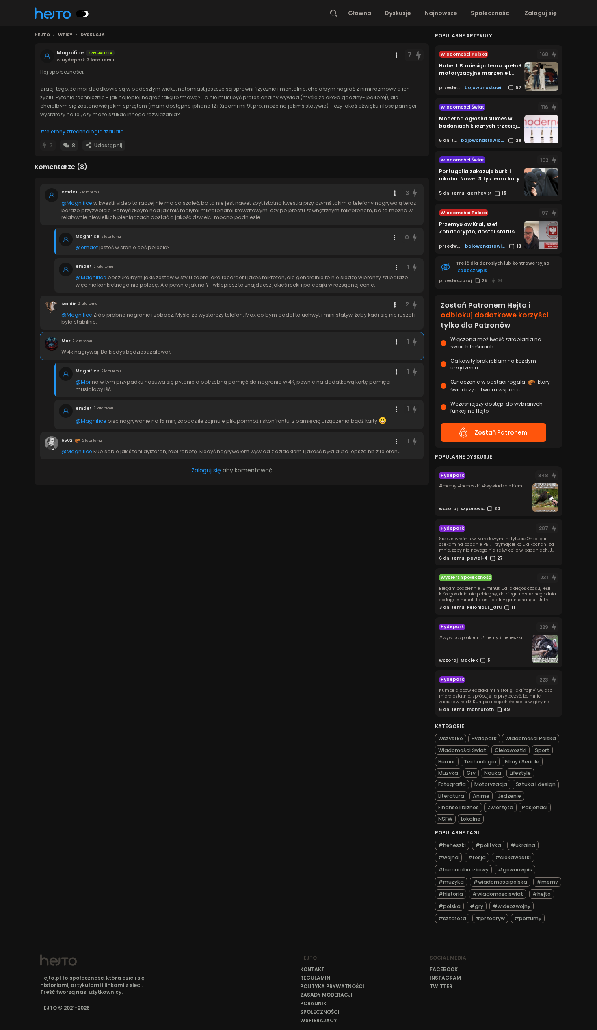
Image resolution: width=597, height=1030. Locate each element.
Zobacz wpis (472, 270)
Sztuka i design (536, 784)
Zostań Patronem (500, 432)
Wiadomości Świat (462, 750)
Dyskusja (92, 35)
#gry (476, 906)
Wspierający (318, 1020)
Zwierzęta (500, 807)
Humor (446, 761)
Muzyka (448, 772)
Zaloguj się (540, 13)
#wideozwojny (511, 906)
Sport (542, 750)
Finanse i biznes (458, 807)
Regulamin (315, 977)
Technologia (480, 761)
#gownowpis (515, 869)
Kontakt (312, 969)
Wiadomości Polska (530, 738)
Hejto (42, 35)
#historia (450, 894)
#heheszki (452, 845)
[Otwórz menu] (396, 55)
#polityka (488, 845)
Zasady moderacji (326, 994)
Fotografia (452, 784)
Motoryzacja (490, 784)
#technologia (85, 131)
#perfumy (527, 918)
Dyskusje (398, 13)
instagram (445, 977)
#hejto (541, 894)
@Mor (83, 381)
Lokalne (470, 818)
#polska (449, 906)
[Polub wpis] (418, 55)
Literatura (451, 796)
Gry (471, 772)
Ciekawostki (510, 750)
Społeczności (491, 13)
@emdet (87, 247)
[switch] (82, 13)
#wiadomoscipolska (500, 881)
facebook (444, 969)
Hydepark (484, 738)
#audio (114, 131)
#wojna (448, 857)
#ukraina (522, 845)
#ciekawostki (513, 857)
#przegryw (490, 918)
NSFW (445, 818)
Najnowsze (441, 13)
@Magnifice (76, 203)
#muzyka (451, 881)
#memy (547, 881)
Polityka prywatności (332, 986)
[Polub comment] (415, 193)
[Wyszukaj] (333, 13)
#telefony (52, 131)
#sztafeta (452, 918)
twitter (441, 986)
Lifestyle (520, 772)
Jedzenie (509, 796)
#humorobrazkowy (463, 869)
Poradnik (313, 1003)
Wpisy (65, 35)
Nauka (492, 772)
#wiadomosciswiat (497, 894)
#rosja (477, 857)
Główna (359, 13)
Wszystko (450, 738)
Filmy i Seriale (522, 761)
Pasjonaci (534, 807)
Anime (481, 796)
